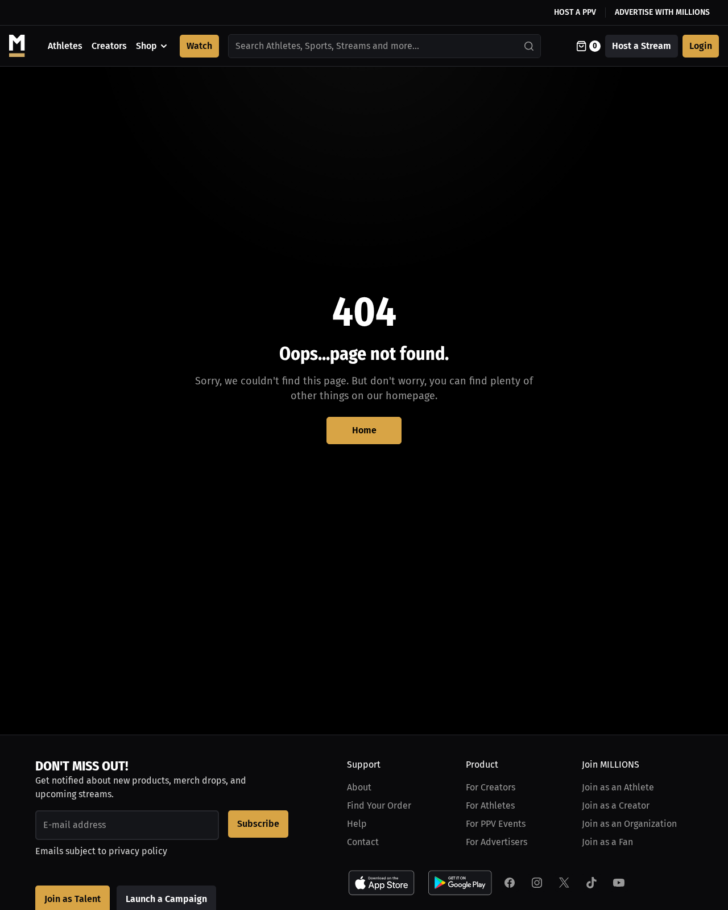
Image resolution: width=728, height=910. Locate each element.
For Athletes (490, 805)
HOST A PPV (575, 12)
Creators (109, 45)
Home (364, 430)
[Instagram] (537, 883)
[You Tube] (619, 883)
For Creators (490, 787)
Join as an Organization (629, 823)
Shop (146, 45)
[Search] (529, 46)
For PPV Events (496, 823)
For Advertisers (496, 842)
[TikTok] (591, 883)
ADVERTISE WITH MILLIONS (662, 12)
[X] (564, 883)
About (359, 787)
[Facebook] (509, 883)
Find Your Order (379, 805)
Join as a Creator (616, 805)
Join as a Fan (607, 842)
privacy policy (138, 851)
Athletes (65, 45)
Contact (363, 842)
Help (357, 823)
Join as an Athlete (618, 787)
